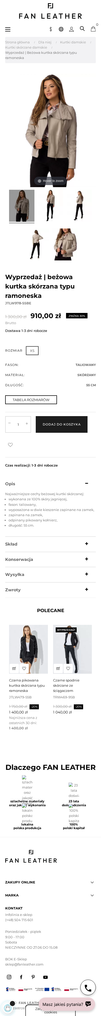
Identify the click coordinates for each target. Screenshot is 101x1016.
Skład (11, 544)
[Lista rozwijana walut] (51, 28)
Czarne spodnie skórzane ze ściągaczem (66, 685)
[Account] (71, 28)
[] (14, 668)
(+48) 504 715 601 (19, 920)
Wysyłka (14, 574)
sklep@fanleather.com (24, 964)
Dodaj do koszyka (62, 424)
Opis (10, 484)
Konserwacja (19, 559)
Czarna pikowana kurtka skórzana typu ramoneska (27, 685)
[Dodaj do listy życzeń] (10, 445)
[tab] (50, 483)
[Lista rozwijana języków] (61, 28)
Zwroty (13, 590)
